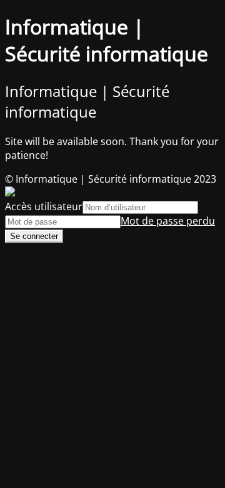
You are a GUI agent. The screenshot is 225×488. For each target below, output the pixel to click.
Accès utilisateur (43, 206)
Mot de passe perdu (168, 221)
